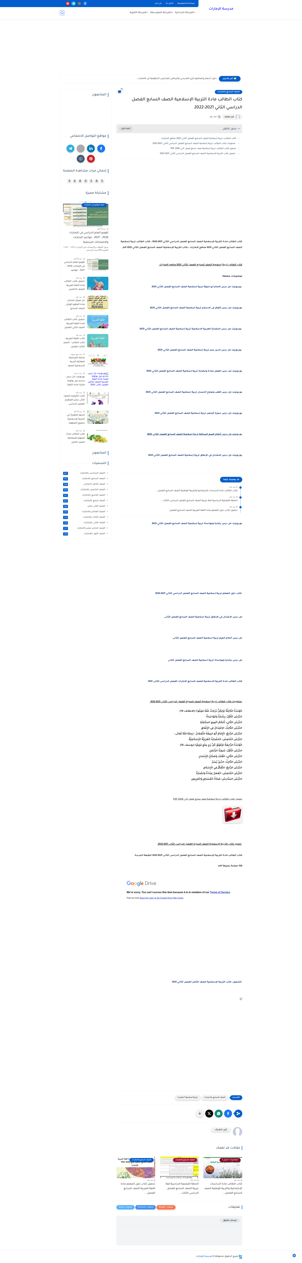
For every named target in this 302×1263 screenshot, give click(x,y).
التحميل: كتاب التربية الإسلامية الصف (220, 982)
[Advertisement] (151, 50)
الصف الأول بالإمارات (85, 533)
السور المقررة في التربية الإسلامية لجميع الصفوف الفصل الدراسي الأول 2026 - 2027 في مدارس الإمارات (74, 420)
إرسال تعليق (230, 1220)
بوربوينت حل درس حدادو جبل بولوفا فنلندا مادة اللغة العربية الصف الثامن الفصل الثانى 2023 (74, 381)
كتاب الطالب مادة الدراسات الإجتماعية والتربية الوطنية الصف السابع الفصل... (196, 491)
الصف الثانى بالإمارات (85, 522)
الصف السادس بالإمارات (85, 473)
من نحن (158, 3)
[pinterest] (68, 3)
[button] (228, 1113)
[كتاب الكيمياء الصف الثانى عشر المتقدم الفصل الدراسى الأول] (97, 398)
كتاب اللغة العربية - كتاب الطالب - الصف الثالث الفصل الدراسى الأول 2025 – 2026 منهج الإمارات (74, 343)
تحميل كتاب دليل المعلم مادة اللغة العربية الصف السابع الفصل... (202, 510)
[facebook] (85, 3)
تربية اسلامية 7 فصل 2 (187, 1098)
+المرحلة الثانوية (139, 12)
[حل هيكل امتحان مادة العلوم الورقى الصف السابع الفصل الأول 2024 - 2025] (97, 302)
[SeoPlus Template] (240, 1257)
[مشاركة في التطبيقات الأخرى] (200, 1113)
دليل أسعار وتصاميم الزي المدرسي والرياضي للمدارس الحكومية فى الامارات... (176, 78)
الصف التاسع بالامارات (85, 495)
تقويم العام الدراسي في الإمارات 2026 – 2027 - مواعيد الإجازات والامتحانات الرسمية (88, 237)
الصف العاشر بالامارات (85, 511)
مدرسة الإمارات (221, 9)
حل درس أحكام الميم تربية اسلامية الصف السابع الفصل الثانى (207, 638)
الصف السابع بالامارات (228, 92)
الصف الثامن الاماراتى (85, 484)
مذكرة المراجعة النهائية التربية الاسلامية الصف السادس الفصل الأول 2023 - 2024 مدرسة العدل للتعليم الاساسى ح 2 (74, 362)
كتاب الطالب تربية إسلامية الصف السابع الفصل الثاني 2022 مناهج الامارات (198, 138)
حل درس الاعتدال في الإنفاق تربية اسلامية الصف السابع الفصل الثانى (203, 617)
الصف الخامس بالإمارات (85, 489)
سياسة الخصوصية (186, 3)
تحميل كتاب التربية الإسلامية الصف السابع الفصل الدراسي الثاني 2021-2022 (197, 153)
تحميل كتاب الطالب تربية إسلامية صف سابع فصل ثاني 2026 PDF (203, 148)
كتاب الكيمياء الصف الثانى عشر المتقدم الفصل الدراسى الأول (74, 400)
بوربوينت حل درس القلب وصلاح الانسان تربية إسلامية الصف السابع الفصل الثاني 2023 (194, 392)
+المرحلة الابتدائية (185, 12)
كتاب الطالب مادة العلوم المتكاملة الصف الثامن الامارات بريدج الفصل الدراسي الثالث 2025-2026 (75, 439)
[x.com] (62, 3)
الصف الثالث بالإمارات (85, 517)
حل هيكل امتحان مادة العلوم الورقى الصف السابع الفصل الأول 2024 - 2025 (74, 305)
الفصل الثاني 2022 (182, 982)
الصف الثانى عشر (85, 506)
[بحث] (62, 12)
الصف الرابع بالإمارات (85, 500)
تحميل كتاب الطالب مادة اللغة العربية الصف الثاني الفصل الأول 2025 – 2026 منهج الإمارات (74, 324)
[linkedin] (91, 148)
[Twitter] (81, 148)
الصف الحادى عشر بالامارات (85, 528)
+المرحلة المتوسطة (161, 12)
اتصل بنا (169, 3)
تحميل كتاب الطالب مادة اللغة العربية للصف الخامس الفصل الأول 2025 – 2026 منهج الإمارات (74, 286)
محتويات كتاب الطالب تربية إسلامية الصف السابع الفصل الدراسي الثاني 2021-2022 (194, 143)
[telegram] (73, 3)
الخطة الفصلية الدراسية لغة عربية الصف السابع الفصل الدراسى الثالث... (199, 501)
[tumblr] (79, 3)
